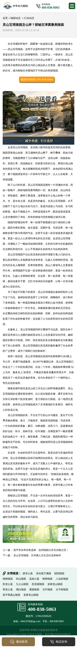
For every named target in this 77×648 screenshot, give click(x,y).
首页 (5, 18)
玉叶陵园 (47, 589)
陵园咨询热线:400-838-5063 (37, 79)
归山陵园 (21, 578)
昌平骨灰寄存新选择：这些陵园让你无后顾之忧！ (41, 550)
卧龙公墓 (8, 584)
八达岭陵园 (62, 578)
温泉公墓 (34, 578)
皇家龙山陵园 (54, 584)
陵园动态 (16, 18)
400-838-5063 (42, 609)
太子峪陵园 (62, 589)
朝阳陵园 (59, 573)
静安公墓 (28, 573)
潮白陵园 (21, 589)
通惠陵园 (34, 589)
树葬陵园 (47, 578)
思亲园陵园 (38, 584)
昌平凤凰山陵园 (11, 594)
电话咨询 (61, 641)
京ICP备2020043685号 (58, 634)
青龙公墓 (8, 589)
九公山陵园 (22, 584)
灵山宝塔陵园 (15, 49)
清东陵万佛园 (43, 573)
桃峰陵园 (8, 578)
